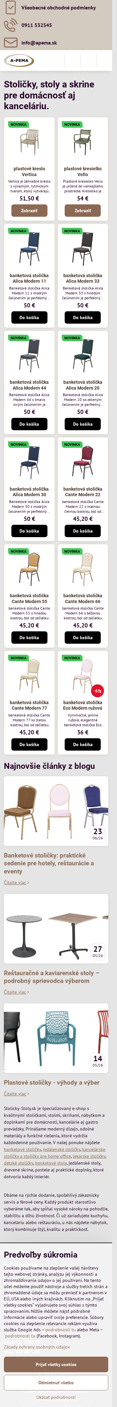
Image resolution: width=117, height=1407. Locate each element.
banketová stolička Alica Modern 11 (29, 278)
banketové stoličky (22, 1149)
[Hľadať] (72, 60)
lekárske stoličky (89, 1156)
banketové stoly (51, 1163)
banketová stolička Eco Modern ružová (82, 705)
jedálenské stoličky (61, 1149)
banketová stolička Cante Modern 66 (82, 598)
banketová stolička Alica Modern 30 (29, 491)
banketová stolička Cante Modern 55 (29, 598)
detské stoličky (18, 1163)
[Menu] (104, 60)
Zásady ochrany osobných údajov (37, 1347)
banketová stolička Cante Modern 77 (29, 705)
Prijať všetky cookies (56, 1364)
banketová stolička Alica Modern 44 (29, 385)
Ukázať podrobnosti (56, 1397)
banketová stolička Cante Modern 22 (82, 491)
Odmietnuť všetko (56, 1383)
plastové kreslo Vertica (29, 171)
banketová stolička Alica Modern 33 (82, 278)
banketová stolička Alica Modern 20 (82, 385)
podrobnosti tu (61, 1330)
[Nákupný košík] (88, 60)
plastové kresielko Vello (83, 171)
